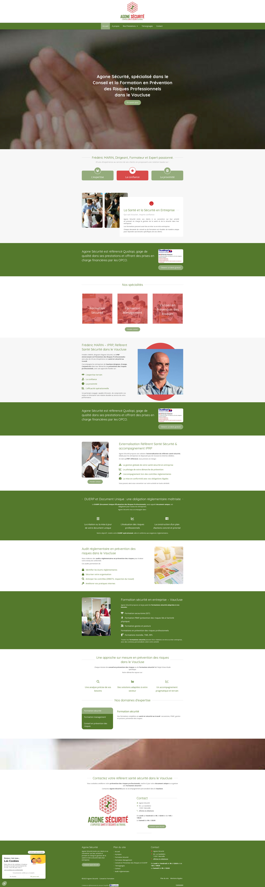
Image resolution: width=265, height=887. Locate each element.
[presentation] (97, 711)
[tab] (97, 711)
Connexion (179, 885)
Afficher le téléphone (146, 811)
